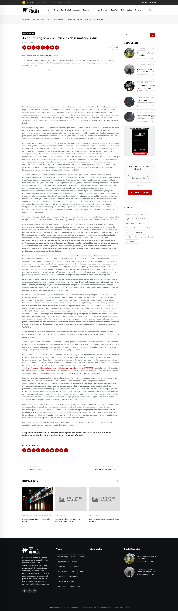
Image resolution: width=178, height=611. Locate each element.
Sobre (48, 10)
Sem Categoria (45, 515)
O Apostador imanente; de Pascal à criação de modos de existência (146, 104)
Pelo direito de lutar (34, 469)
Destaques (141, 48)
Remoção (129, 232)
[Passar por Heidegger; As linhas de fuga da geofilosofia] (129, 117)
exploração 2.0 (131, 219)
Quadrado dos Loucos (70, 10)
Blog (56, 10)
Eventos (114, 10)
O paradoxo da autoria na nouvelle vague (52, 2)
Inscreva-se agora (140, 192)
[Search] (150, 9)
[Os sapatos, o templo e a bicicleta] (129, 53)
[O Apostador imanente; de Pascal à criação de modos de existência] (129, 102)
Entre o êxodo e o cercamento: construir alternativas (68, 520)
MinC (142, 228)
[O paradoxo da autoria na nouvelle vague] (129, 86)
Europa (148, 214)
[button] (114, 481)
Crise (141, 214)
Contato (139, 10)
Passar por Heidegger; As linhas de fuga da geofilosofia (146, 118)
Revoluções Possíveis (134, 237)
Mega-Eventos (131, 228)
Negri (149, 228)
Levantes (142, 223)
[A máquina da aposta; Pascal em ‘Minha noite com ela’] (129, 69)
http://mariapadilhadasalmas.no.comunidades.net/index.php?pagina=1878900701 (60, 368)
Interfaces (87, 10)
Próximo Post (108, 467)
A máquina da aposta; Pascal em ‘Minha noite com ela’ (146, 71)
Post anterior (34, 467)
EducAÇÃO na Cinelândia (105, 469)
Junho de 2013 (131, 223)
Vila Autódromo (132, 241)
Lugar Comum (101, 10)
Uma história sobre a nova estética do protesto (104, 520)
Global (142, 219)
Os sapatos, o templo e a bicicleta (146, 54)
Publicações (126, 10)
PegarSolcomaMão (50, 55)
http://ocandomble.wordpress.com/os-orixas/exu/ (78, 373)
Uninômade (149, 237)
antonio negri (131, 214)
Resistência (140, 232)
